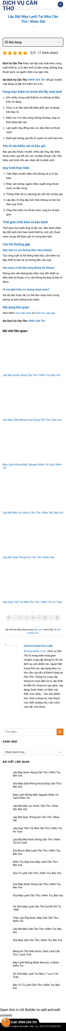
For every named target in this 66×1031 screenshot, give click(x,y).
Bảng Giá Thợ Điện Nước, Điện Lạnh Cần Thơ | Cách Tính (36, 953)
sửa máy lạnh (23, 313)
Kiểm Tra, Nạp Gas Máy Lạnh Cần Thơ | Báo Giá (35, 863)
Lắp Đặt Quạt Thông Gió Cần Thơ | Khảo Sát (28, 557)
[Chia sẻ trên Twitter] (21, 618)
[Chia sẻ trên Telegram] (57, 618)
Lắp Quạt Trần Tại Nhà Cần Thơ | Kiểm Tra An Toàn (32, 602)
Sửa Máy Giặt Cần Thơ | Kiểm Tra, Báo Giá (37, 940)
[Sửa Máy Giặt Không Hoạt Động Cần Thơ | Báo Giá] (33, 399)
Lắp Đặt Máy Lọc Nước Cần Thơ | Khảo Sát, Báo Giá (33, 512)
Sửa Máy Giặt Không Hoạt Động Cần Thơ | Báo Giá (32, 419)
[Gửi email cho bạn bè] (27, 618)
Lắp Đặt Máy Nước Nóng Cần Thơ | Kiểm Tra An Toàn (36, 841)
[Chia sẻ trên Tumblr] (51, 618)
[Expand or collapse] (59, 42)
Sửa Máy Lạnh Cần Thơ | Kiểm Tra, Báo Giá (38, 895)
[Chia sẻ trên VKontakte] (39, 618)
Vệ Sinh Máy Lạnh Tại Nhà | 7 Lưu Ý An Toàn (35, 975)
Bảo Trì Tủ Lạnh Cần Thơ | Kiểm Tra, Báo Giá (36, 986)
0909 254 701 (37, 79)
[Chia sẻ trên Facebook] (15, 618)
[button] (60, 4)
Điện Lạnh (38, 629)
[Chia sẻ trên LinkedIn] (45, 618)
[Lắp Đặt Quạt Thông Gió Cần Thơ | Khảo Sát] (33, 537)
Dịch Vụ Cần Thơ (20, 5)
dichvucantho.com (34, 651)
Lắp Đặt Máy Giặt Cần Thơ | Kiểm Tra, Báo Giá (37, 930)
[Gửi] (60, 732)
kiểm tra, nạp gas (45, 313)
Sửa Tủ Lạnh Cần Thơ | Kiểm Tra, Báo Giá (37, 873)
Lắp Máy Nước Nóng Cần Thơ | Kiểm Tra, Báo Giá (31, 375)
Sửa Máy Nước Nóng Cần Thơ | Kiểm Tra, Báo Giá (37, 886)
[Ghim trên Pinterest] (33, 618)
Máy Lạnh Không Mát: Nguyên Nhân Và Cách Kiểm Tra (35, 796)
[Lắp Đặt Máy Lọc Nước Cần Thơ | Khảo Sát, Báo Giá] (33, 492)
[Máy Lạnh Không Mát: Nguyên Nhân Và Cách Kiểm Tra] (33, 444)
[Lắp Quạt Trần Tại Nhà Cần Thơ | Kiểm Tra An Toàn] (33, 582)
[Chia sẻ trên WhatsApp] (9, 618)
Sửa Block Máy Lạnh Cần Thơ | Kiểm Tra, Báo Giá (36, 852)
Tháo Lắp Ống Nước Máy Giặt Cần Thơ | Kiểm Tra (36, 919)
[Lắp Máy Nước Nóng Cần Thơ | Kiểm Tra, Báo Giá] (33, 355)
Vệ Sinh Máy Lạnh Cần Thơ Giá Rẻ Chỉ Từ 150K (37, 908)
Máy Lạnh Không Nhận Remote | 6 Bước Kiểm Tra (36, 964)
